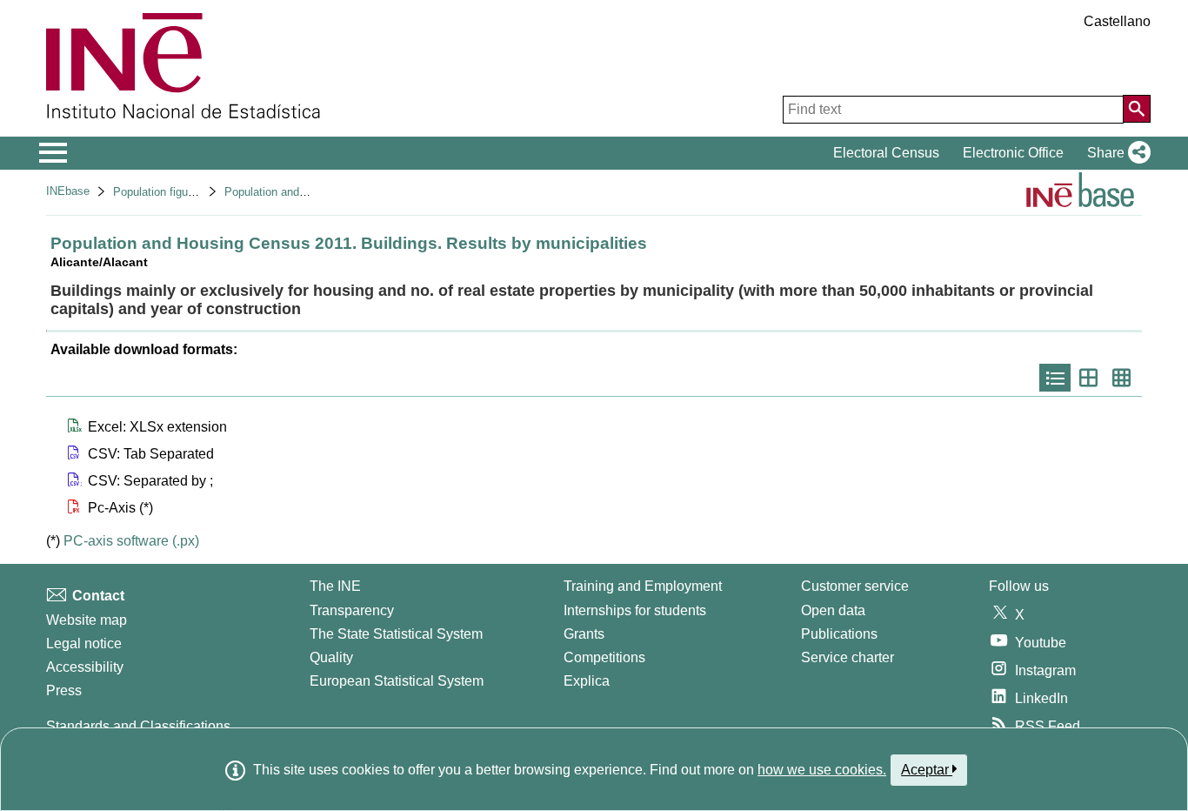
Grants (584, 634)
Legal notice (84, 643)
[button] (1115, 153)
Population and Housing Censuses (310, 191)
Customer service (855, 586)
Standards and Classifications (138, 726)
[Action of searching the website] (1137, 109)
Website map (86, 620)
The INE (335, 586)
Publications (839, 634)
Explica (587, 681)
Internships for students (635, 610)
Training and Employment (643, 586)
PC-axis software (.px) (131, 540)
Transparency (352, 610)
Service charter (847, 657)
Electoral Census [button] (886, 152)
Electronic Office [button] (1013, 152)
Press (64, 690)
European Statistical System (397, 681)
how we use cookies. (822, 769)
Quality (331, 657)
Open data (833, 610)
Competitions (604, 657)
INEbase (68, 191)
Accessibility (84, 667)
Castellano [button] (1117, 21)
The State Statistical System (396, 634)
